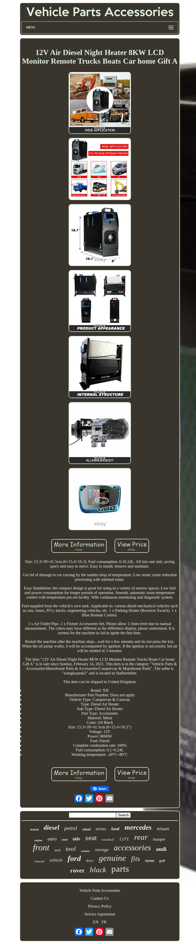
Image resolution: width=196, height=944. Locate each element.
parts (120, 869)
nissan (163, 828)
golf (162, 861)
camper (85, 850)
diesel (51, 827)
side (76, 838)
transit (34, 829)
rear (141, 837)
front (41, 847)
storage (102, 849)
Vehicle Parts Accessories (99, 890)
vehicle (56, 860)
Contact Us (100, 898)
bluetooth (39, 861)
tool (71, 848)
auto (52, 838)
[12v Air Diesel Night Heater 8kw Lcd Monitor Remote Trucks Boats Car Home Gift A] (100, 103)
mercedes (138, 827)
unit (57, 850)
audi (161, 849)
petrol (70, 828)
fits (135, 859)
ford (74, 858)
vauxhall (108, 839)
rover (77, 870)
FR (104, 922)
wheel (86, 829)
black (98, 870)
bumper (159, 839)
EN (96, 922)
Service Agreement (99, 914)
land (115, 828)
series (101, 828)
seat (90, 838)
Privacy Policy (100, 906)
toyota (149, 861)
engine (38, 840)
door (90, 860)
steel (64, 839)
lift (124, 839)
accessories (132, 847)
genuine (112, 858)
